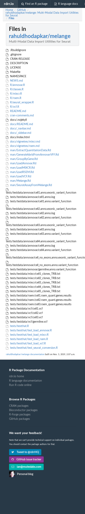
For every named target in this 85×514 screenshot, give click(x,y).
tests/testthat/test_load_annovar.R (30, 330)
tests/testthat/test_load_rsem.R (28, 339)
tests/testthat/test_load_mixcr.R (29, 334)
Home (9, 10)
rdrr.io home (16, 376)
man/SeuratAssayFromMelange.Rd (30, 185)
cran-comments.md (21, 115)
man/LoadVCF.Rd (20, 176)
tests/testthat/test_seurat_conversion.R (33, 348)
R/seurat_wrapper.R (21, 102)
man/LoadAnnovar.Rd (22, 163)
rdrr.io (9, 4)
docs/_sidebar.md (20, 133)
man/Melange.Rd (20, 181)
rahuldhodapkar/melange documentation (25, 354)
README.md (17, 111)
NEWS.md (16, 80)
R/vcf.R (14, 106)
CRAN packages (18, 406)
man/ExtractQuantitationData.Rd (30, 150)
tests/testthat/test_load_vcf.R (27, 343)
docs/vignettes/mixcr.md (24, 141)
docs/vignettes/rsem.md (24, 146)
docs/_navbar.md (20, 128)
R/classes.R (16, 89)
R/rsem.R (15, 98)
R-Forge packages (19, 414)
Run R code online (20, 385)
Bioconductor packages (23, 410)
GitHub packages (19, 419)
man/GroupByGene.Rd (23, 159)
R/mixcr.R (15, 93)
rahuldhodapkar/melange (40, 36)
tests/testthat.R (19, 326)
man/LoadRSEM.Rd (21, 172)
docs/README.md (21, 124)
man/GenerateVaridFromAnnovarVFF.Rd (34, 154)
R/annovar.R (17, 85)
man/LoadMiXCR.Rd (22, 167)
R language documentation (25, 380)
